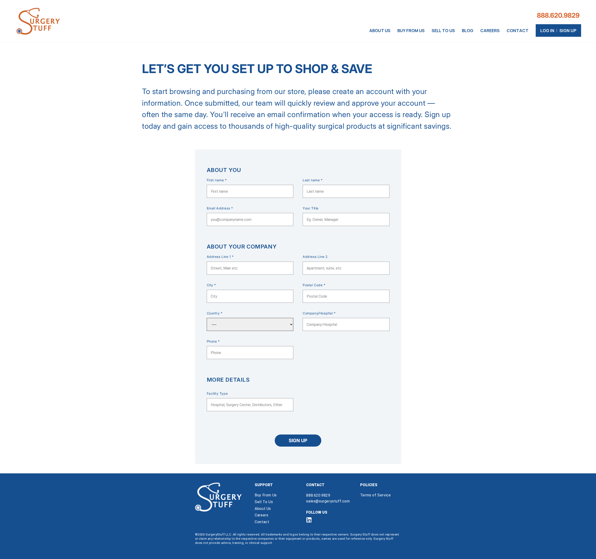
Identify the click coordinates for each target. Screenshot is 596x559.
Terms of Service (375, 495)
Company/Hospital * (319, 313)
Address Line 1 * (220, 257)
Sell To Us (264, 502)
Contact (262, 522)
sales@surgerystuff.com (328, 501)
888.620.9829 (318, 495)
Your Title (310, 208)
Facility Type (217, 393)
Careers (261, 515)
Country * (215, 313)
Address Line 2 (315, 257)
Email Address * (220, 208)
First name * (217, 180)
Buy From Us (266, 495)
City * (211, 285)
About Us (263, 508)
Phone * (213, 341)
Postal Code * (314, 285)
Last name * (313, 180)
